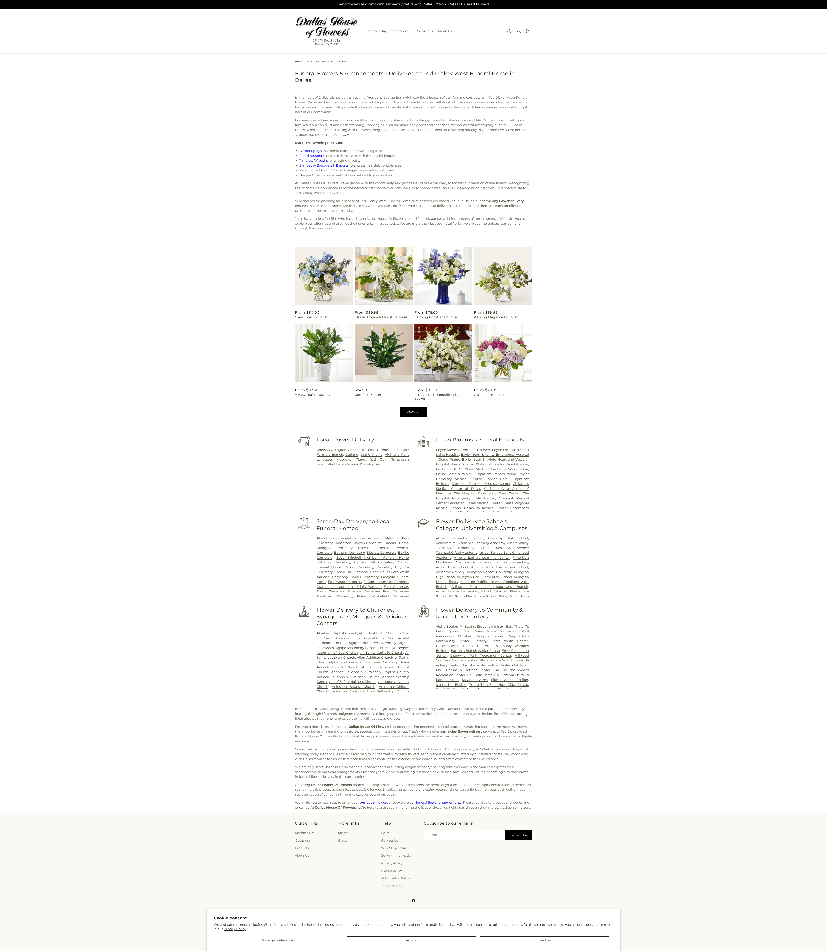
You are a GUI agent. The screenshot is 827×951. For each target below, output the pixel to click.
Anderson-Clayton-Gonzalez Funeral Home (372, 543)
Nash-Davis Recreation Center (486, 665)
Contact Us (389, 840)
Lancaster (324, 459)
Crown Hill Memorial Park (356, 572)
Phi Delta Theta (480, 675)
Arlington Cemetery (334, 548)
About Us (302, 855)
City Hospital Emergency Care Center (487, 493)
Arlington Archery (450, 572)
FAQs (385, 833)
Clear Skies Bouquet (311, 317)
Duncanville (399, 450)
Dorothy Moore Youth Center (501, 641)
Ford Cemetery (396, 591)
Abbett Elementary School (459, 538)
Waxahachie (370, 464)
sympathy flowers (374, 802)
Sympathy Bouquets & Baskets (323, 165)
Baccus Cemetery (374, 548)
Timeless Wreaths (313, 160)
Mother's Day (305, 833)
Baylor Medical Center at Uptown (463, 450)
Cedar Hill (356, 450)
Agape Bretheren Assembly (372, 643)
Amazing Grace (395, 662)
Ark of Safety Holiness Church (352, 682)
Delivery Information (397, 855)
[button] (401, 31)
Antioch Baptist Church (338, 667)
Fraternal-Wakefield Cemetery (383, 596)
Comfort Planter (368, 395)
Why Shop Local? (394, 848)
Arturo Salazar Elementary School (463, 591)
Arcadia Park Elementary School (499, 567)
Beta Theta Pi (517, 626)
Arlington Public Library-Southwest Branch (489, 587)
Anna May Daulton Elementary (500, 562)
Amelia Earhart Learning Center (482, 557)
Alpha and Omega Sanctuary (354, 662)
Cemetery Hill (388, 567)
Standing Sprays (312, 156)
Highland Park (397, 454)
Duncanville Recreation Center (462, 646)
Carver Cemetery (358, 567)
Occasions (303, 840)
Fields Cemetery (330, 591)
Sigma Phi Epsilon (451, 685)
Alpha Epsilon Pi (449, 626)
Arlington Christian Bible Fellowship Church (370, 691)
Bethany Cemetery (349, 552)
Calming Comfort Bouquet (436, 317)
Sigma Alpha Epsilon (509, 680)
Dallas (370, 450)
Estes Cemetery (396, 587)
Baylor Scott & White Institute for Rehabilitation (489, 464)
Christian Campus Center (481, 636)
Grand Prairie (371, 454)
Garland (351, 454)
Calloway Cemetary (333, 562)
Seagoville (325, 464)
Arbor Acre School (452, 567)
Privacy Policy (235, 929)
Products (302, 848)
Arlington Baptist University (489, 572)
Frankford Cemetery (334, 596)
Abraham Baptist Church (337, 633)
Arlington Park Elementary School (484, 577)
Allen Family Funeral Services (341, 538)
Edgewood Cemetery (345, 582)
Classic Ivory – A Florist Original (381, 317)
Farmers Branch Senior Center (475, 651)
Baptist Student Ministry (484, 626)
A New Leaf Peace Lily (313, 395)
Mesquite (344, 459)
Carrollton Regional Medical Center (481, 484)
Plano (360, 459)
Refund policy (391, 871)
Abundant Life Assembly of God (364, 638)
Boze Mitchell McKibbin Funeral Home (372, 557)
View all (414, 411)
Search (343, 833)
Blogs (342, 840)
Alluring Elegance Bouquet (496, 317)
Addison (323, 450)
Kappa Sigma (501, 660)
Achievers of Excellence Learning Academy (470, 543)
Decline (545, 940)
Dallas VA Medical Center (485, 508)
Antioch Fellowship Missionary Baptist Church (370, 672)
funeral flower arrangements (439, 802)
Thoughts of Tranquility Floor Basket (438, 397)
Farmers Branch (330, 454)
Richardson (400, 459)
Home (299, 61)
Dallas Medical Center (484, 503)
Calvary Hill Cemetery (374, 562)
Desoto (382, 450)
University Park (346, 464)
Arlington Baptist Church (353, 686)
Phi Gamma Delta (509, 675)
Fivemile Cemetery (364, 591)
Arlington (338, 450)
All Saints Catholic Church (381, 652)
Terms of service (393, 886)
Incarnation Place (474, 660)
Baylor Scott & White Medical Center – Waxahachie (482, 469)
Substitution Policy (395, 878)
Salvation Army (475, 680)
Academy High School (507, 538)
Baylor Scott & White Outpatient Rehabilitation (476, 474)
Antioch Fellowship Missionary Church (348, 677)
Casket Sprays (310, 151)
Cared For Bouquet (489, 395)
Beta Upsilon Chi (452, 631)
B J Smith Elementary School (472, 596)
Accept (411, 940)
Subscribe (518, 835)
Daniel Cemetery (364, 577)
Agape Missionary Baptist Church (363, 648)
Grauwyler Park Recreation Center (480, 655)
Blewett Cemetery (381, 552)
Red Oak (377, 459)
